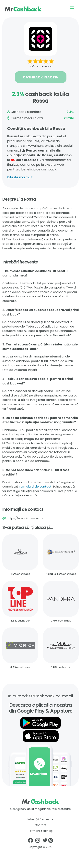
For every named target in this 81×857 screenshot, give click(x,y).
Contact (40, 825)
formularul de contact (35, 486)
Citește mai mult (20, 177)
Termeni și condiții (40, 831)
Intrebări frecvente (40, 819)
